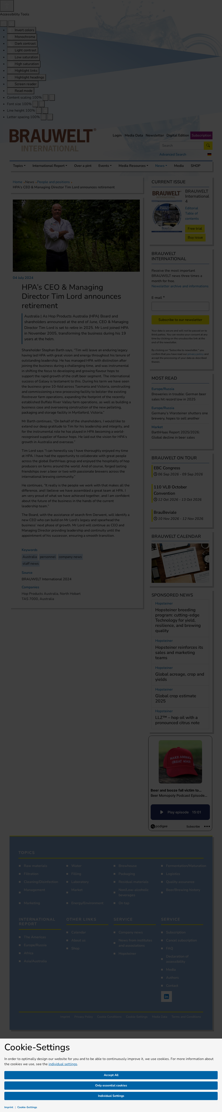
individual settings (63, 1064)
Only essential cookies (111, 1085)
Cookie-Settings (27, 1107)
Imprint (8, 1107)
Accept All (111, 1075)
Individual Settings (111, 1096)
